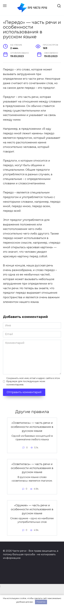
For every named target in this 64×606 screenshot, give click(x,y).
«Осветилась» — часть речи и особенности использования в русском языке (32, 468)
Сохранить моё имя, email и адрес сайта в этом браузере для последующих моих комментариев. (33, 381)
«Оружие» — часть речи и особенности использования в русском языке (32, 509)
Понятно (41, 602)
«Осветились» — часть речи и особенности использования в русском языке (32, 426)
